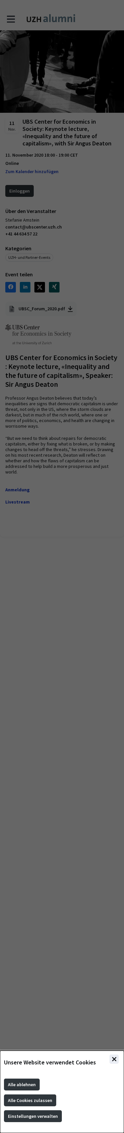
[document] (62, 1092)
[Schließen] (114, 1059)
